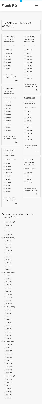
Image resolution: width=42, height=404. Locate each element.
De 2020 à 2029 (29, 160)
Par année (10, 39)
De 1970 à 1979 (9, 37)
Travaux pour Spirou (9, 41)
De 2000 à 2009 (29, 98)
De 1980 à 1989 (29, 37)
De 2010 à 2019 (9, 150)
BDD (5, 39)
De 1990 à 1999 (9, 89)
